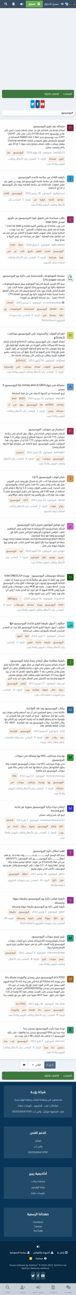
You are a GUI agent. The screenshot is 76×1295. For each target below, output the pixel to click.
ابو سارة (61, 683)
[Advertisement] (38, 50)
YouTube (38, 1230)
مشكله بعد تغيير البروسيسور (49, 126)
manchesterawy (56, 952)
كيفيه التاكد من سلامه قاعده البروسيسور (41, 177)
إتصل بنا (60, 1252)
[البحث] (6, 4)
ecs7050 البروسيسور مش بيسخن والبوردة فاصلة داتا (35, 977)
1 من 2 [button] (50, 1064)
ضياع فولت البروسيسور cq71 (48, 477)
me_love (60, 1003)
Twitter (38, 1226)
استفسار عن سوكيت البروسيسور (47, 429)
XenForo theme (29, 1268)
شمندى (61, 635)
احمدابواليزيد (59, 193)
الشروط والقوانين (41, 1252)
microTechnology (55, 775)
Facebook (38, 1222)
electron (60, 1041)
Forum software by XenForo (38, 1265)
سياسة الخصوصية (18, 1252)
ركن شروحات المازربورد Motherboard (38, 923)
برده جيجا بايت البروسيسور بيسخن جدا (44, 1028)
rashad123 (59, 152)
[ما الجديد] (14, 4)
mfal (62, 731)
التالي (38, 1064)
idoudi (61, 500)
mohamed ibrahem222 (52, 820)
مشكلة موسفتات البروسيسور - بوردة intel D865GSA (34, 575)
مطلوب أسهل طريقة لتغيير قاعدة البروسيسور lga (37, 623)
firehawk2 (59, 452)
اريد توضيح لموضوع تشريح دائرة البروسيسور (41, 524)
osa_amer (59, 598)
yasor (62, 873)
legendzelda (58, 244)
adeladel (60, 398)
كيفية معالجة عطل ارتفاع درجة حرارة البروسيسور (38, 660)
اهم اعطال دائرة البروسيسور (49, 851)
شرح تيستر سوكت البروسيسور (48, 936)
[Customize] (22, 4)
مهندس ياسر (59, 550)
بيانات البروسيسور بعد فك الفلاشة (45, 708)
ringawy (60, 360)
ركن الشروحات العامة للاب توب (49, 694)
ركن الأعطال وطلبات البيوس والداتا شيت (26, 371)
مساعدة (39, 1258)
